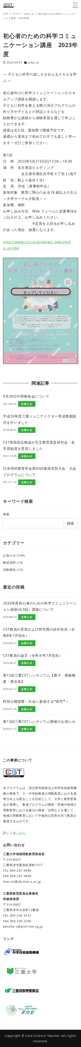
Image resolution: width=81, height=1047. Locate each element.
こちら (20, 833)
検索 (6, 514)
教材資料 (9, 562)
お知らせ (33, 62)
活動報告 (9, 570)
